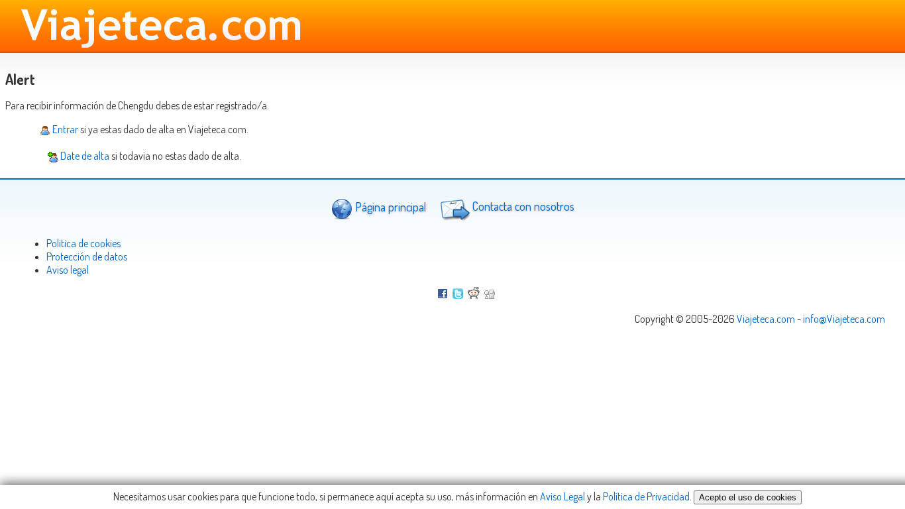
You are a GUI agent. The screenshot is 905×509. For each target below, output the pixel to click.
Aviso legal (67, 269)
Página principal (389, 206)
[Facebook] (442, 295)
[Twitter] (457, 295)
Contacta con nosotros (522, 206)
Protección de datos (86, 256)
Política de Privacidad (646, 496)
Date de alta (83, 155)
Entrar (64, 129)
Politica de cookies (83, 243)
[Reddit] (474, 295)
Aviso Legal (562, 496)
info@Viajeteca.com (844, 318)
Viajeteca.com (766, 318)
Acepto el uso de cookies (747, 497)
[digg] (489, 295)
